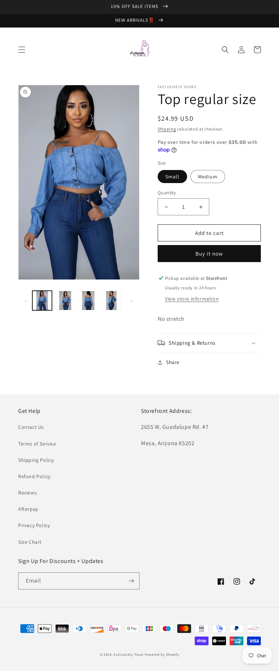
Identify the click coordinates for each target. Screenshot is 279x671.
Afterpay (28, 509)
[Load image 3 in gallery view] (88, 300)
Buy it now (209, 253)
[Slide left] (26, 300)
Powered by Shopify (162, 654)
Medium (208, 176)
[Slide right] (132, 300)
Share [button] (172, 362)
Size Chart (30, 542)
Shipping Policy (36, 460)
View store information (192, 298)
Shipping (167, 129)
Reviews (27, 492)
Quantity (167, 193)
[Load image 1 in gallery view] (42, 300)
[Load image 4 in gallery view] (111, 300)
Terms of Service (37, 443)
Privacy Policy (34, 525)
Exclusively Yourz (128, 654)
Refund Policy (34, 476)
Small (172, 176)
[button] (22, 50)
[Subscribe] (131, 580)
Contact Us (31, 427)
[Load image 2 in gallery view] (65, 300)
